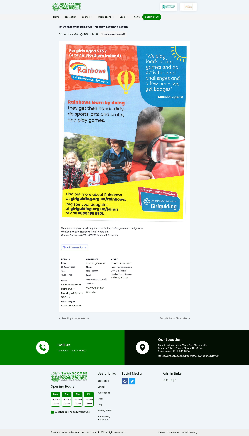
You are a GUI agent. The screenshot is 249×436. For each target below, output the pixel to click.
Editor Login (169, 380)
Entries (161, 432)
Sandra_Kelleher (95, 263)
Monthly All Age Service (75, 318)
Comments (173, 432)
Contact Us (152, 16)
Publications (104, 16)
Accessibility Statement (104, 418)
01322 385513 (79, 350)
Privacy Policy (105, 410)
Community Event (71, 305)
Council (85, 16)
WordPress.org (189, 432)
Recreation (70, 16)
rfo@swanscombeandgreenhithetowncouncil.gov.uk (188, 356)
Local (122, 16)
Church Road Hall (121, 263)
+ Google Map (119, 277)
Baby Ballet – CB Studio (173, 318)
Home (56, 16)
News (137, 16)
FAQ (100, 404)
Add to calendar (75, 247)
